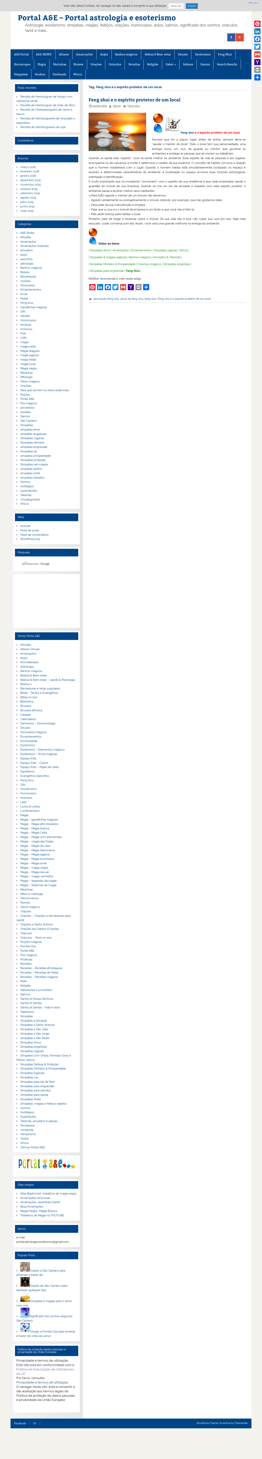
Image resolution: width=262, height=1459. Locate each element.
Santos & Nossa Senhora (36, 999)
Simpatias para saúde (34, 1095)
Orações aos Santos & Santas (39, 929)
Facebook (20, 1423)
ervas (23, 294)
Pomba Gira (28, 946)
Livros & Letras (30, 806)
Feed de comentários (34, 534)
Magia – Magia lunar (33, 863)
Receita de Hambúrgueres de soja (42, 127)
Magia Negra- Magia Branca (38, 1211)
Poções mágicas (31, 942)
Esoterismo (203, 54)
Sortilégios (27, 1112)
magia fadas (28, 359)
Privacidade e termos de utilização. (42, 1382)
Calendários (28, 719)
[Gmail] (257, 54)
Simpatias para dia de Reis (37, 1082)
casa (109, 209)
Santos (205, 64)
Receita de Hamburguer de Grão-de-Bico (47, 105)
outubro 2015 (29, 189)
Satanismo (27, 1012)
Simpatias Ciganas (32, 438)
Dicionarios (27, 285)
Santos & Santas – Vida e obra (40, 1007)
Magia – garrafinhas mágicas (39, 819)
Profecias (26, 959)
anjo (183, 149)
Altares (64, 54)
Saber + (171, 64)
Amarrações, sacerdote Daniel (40, 1202)
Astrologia (27, 666)
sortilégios (27, 486)
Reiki (23, 981)
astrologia (26, 263)
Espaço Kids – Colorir (34, 763)
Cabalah (25, 714)
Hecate (25, 316)
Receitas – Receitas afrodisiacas (41, 968)
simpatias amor (30, 429)
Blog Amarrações (31, 1206)
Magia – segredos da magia (38, 880)
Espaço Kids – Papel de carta (39, 767)
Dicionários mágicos (33, 732)
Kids (23, 333)
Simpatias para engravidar (107, 271)
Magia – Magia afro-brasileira (39, 824)
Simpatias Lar (29, 1077)
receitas (25, 412)
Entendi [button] (191, 6)
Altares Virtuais (30, 649)
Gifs (22, 311)
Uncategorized (30, 499)
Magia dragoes (30, 351)
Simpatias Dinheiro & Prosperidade (112, 264)
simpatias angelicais (33, 434)
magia (24, 342)
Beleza (24, 272)
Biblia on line (28, 697)
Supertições (28, 1116)
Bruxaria (25, 706)
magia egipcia (29, 355)
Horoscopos (22, 64)
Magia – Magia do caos (35, 846)
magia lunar (28, 364)
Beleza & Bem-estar (158, 54)
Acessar (25, 526)
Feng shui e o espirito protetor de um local (134, 100)
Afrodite (25, 237)
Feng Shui (225, 54)
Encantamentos (141, 250)
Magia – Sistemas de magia (38, 885)
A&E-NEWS (44, 54)
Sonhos (40, 74)
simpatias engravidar (33, 447)
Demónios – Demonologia (37, 723)
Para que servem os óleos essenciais (44, 390)
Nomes (78, 64)
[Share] (257, 77)
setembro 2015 (30, 193)
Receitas (134, 64)
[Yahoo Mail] (257, 62)
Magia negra (28, 368)
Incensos (26, 329)
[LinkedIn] (257, 31)
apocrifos (26, 259)
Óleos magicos (30, 381)
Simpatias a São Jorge (34, 1033)
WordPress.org (30, 539)
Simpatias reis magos (34, 464)
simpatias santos (31, 469)
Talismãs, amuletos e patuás (38, 1121)
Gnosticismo (28, 789)
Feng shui (134, 105)
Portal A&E (27, 399)
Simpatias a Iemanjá (33, 1020)
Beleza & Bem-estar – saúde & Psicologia (47, 680)
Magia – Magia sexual (34, 872)
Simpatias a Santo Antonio (37, 1025)
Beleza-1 (26, 684)
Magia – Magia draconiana (37, 850)
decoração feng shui (106, 298)
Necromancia (29, 898)
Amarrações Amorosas (35, 1198)
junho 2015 (27, 206)
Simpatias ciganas (165, 250)
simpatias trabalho (32, 477)
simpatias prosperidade (35, 456)
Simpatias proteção (33, 460)
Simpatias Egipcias (32, 1073)
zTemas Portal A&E (32, 1147)
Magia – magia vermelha (36, 876)
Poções (25, 394)
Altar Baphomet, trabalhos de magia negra (48, 1193)
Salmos (188, 64)
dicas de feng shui (131, 298)
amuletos (26, 250)
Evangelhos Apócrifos (34, 776)
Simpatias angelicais (176, 264)
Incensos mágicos (149, 264)
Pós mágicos (28, 403)
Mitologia (26, 377)
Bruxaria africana (31, 710)
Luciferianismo (30, 810)
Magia (42, 64)
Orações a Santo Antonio (36, 924)
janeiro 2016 (28, 175)
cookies (25, 281)
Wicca (77, 74)
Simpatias (21, 74)
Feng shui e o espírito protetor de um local (184, 298)
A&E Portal (21, 54)
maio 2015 (27, 211)
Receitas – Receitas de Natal (39, 972)
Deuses (183, 54)
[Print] (257, 70)
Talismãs (25, 495)
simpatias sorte (30, 473)
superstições (28, 490)
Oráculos (115, 64)
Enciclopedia (28, 741)
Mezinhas (59, 64)
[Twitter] (257, 47)
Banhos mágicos (126, 54)
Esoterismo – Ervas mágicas (38, 754)
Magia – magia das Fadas (36, 841)
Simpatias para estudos (35, 1090)
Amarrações (84, 54)
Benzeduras (28, 276)
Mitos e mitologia (31, 894)
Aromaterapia (29, 662)
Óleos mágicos (30, 907)
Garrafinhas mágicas (33, 307)
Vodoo (24, 1138)
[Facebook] (257, 39)
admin (117, 105)
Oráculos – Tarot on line (36, 937)
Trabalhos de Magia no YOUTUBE (42, 1215)
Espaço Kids (28, 758)
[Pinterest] (257, 24)
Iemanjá (25, 324)
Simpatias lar (28, 451)
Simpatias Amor (100, 250)
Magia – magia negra (34, 867)
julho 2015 (27, 202)
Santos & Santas (31, 1003)
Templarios (27, 1125)
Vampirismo (28, 1134)
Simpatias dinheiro (32, 442)
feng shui (150, 298)
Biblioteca (26, 701)
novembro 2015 (30, 184)
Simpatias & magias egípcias (108, 257)
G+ (34, 1423)
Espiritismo (27, 771)
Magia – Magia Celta (33, 832)
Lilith (23, 337)
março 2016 (28, 167)
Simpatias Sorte (30, 1099)
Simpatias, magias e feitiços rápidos (43, 1103)
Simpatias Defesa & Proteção (39, 1064)
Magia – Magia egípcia (34, 854)
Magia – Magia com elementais (41, 837)
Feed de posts (29, 530)
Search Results (227, 64)
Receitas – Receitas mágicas (39, 977)
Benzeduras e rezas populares (40, 688)
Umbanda (59, 74)
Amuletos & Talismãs (166, 257)
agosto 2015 (28, 197)
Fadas (24, 298)
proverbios (27, 407)
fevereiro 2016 (29, 171)
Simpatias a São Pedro (35, 1038)
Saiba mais (176, 6)
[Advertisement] (46, 601)
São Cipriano (28, 420)
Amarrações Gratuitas (34, 246)
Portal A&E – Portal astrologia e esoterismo (97, 17)
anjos (23, 254)
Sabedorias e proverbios (36, 990)
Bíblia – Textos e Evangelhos (39, 693)
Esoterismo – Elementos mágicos (42, 749)
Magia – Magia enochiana (37, 859)
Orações (96, 64)
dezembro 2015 (30, 180)
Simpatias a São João (34, 1029)
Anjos (104, 54)
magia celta (28, 346)
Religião (152, 64)
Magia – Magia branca (34, 828)
